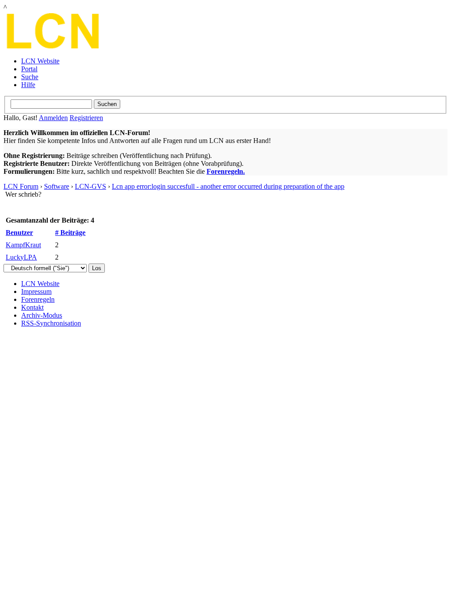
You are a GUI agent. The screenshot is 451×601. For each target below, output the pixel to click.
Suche (29, 77)
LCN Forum (21, 186)
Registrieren (86, 117)
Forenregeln (38, 299)
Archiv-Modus (41, 315)
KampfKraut (23, 245)
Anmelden (53, 117)
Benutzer (19, 232)
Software (56, 186)
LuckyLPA (21, 257)
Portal (29, 69)
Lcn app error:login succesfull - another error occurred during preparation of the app (228, 186)
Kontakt (32, 307)
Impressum (36, 291)
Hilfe (28, 84)
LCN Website (40, 61)
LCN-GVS (90, 186)
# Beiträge (70, 232)
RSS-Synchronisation (51, 323)
